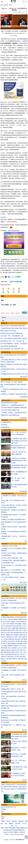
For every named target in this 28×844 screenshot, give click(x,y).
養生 (5, 661)
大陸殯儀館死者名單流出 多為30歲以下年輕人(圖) (13, 374)
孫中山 (18, 654)
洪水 (4, 623)
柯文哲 (14, 626)
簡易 (11, 784)
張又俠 (8, 621)
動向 (2, 807)
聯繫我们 (11, 823)
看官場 (6, 5)
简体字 (7, 834)
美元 (13, 637)
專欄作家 (5, 782)
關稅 (17, 628)
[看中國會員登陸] (14, 252)
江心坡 (18, 648)
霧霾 (9, 643)
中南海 (25, 630)
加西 (23, 832)
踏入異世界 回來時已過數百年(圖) (10, 410)
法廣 (11, 634)
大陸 (4, 643)
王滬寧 (13, 630)
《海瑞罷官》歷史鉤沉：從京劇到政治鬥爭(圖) (13, 412)
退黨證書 (15, 830)
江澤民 (17, 630)
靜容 (2, 789)
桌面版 (3, 821)
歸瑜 (22, 784)
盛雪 (20, 786)
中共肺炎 (3, 617)
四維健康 (19, 789)
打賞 (19, 12)
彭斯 (24, 628)
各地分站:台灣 (7, 832)
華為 (2, 628)
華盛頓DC (16, 832)
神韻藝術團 (12, 828)
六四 (5, 626)
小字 (26, 12)
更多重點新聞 (23, 491)
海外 (25, 652)
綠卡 (19, 652)
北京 (9, 641)
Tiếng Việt (17, 834)
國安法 (22, 619)
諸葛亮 (21, 656)
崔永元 (21, 630)
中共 (25, 626)
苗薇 (2, 811)
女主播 (12, 650)
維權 (21, 643)
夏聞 (5, 786)
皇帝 (17, 656)
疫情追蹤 (3, 809)
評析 (14, 807)
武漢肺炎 (11, 617)
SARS (22, 648)
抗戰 (15, 654)
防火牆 (17, 643)
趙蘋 (23, 786)
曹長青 (24, 789)
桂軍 (12, 654)
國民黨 (15, 619)
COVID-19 (5, 619)
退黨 (8, 626)
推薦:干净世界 (5, 828)
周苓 (8, 786)
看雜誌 (22, 828)
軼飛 (25, 784)
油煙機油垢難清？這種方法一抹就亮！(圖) (12, 689)
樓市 (13, 639)
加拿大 (25, 634)
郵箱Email (3, 816)
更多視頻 (24, 780)
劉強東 (12, 641)
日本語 (22, 834)
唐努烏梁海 (4, 648)
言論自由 (7, 650)
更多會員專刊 (23, 418)
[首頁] (13, 2)
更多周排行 (24, 613)
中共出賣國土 (18, 623)
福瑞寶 (11, 830)
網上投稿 (17, 823)
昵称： (3, 300)
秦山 (26, 786)
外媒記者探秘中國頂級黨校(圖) (8, 346)
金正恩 (5, 628)
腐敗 (17, 632)
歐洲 (21, 832)
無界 (23, 830)
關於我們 (14, 821)
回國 (13, 652)
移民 (21, 650)
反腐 (20, 632)
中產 (22, 639)
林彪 (9, 656)
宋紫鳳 (3, 784)
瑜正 (9, 789)
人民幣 (19, 637)
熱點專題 (5, 420)
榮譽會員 (23, 261)
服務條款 (20, 821)
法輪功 (5, 645)
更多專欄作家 (23, 793)
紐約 (12, 832)
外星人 (22, 659)
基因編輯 (12, 643)
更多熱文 (24, 680)
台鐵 (19, 619)
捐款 (6, 823)
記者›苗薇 (3, 217)
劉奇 (12, 656)
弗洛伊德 (18, 626)
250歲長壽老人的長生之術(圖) (9, 546)
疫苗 (10, 626)
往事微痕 (11, 623)
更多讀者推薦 (24, 397)
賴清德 (19, 617)
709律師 (24, 643)
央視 (16, 650)
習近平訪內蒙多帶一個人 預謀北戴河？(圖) (12, 348)
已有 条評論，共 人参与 (8, 304)
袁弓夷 (7, 623)
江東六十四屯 (22, 645)
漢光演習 (10, 619)
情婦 (14, 632)
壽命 (26, 659)
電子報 (8, 821)
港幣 (6, 639)
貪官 (12, 632)
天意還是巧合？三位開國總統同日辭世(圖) (12, 405)
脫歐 (2, 637)
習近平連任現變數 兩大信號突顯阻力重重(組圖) (14, 407)
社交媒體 (15, 634)
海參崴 (25, 639)
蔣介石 (23, 654)
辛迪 (2, 791)
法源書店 (17, 828)
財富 (19, 639)
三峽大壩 (18, 621)
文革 (2, 661)
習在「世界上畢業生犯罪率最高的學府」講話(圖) (13, 338)
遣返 (8, 652)
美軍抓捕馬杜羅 (5, 427)
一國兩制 (7, 634)
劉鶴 (9, 630)
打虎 (23, 632)
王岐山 (9, 628)
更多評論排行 (24, 377)
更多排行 (24, 730)
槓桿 (10, 637)
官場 (26, 632)
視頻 (3, 732)
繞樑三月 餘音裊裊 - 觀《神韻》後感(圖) (11, 382)
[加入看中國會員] (14, 248)
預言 (16, 659)
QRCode (13, 277)
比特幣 (23, 637)
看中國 (5, 219)
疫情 (9, 60)
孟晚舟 (13, 628)
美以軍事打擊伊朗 (6, 422)
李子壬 (15, 789)
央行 (5, 637)
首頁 (1, 5)
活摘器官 (15, 645)
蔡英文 (5, 641)
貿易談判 (5, 630)
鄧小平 (5, 656)
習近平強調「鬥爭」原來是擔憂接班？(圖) (11, 336)
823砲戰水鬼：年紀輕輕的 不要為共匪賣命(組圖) (13, 394)
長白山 (9, 648)
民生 (22, 652)
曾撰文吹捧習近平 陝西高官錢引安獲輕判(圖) (12, 325)
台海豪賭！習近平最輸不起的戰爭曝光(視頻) (13, 519)
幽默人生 (3, 659)
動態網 (20, 830)
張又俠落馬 (4, 424)
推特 (12, 825)
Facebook (24, 823)
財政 (16, 639)
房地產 (10, 639)
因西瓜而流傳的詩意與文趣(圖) (9, 402)
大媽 (16, 641)
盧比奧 (23, 617)
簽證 (10, 652)
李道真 (19, 784)
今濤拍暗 (7, 784)
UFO (22, 626)
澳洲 (6, 654)
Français (12, 834)
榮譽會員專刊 (6, 400)
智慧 (7, 659)
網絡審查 (10, 645)
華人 (18, 650)
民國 (9, 654)
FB (19, 634)
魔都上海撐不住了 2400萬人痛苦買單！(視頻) (13, 570)
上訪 (2, 645)
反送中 (8, 632)
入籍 (16, 652)
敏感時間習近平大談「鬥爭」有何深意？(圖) (12, 341)
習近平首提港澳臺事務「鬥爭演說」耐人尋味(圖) (13, 343)
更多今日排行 (23, 582)
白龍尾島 (13, 648)
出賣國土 (13, 621)
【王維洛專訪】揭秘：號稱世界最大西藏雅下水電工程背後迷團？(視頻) (19, 441)
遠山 (2, 786)
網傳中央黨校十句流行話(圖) (8, 330)
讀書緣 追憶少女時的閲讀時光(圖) (10, 415)
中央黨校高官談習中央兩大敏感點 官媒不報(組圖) (13, 328)
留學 (2, 652)
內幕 (10, 5)
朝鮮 (21, 634)
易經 (24, 656)
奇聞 (19, 659)
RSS (16, 825)
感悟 (10, 659)
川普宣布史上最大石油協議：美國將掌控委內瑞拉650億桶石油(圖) (19, 461)
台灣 (2, 641)
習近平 (11, 131)
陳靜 (10, 786)
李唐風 (14, 786)
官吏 (12, 807)
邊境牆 (20, 628)
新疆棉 (23, 621)
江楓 (12, 789)
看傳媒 (7, 830)
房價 (18, 641)
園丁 (17, 786)
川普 (15, 617)
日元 (4, 639)
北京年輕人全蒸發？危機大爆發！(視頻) (12, 558)
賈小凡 (15, 784)
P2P (6, 643)
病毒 (13, 157)
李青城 (5, 789)
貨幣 (16, 637)
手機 (13, 659)
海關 (5, 652)
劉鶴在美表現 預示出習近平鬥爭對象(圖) (11, 333)
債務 (8, 637)
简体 (23, 1)
